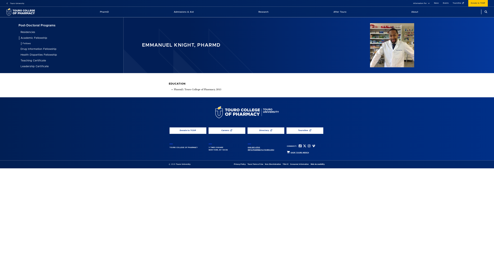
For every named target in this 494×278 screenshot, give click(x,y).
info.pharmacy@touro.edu (261, 150)
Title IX (285, 164)
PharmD (104, 12)
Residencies (28, 32)
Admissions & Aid (183, 12)
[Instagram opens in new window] (309, 146)
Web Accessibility (318, 164)
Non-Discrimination (273, 164)
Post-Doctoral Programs (37, 25)
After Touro (339, 12)
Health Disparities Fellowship (39, 55)
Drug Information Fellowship (38, 49)
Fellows (27, 43)
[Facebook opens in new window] (300, 146)
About (414, 12)
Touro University (17, 3)
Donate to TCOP (478, 3)
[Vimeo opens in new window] (313, 146)
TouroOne (457, 3)
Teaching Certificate (33, 60)
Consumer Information (299, 164)
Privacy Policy (240, 164)
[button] (421, 3)
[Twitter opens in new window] (304, 146)
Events (446, 3)
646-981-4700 (254, 147)
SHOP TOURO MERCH (300, 152)
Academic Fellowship (34, 38)
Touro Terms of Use (255, 164)
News (436, 3)
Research (263, 12)
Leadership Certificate (35, 66)
